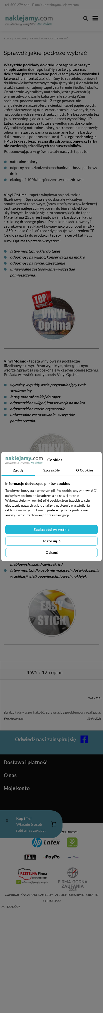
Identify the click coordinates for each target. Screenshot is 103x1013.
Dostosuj (50, 541)
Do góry (13, 906)
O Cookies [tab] (85, 470)
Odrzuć (52, 552)
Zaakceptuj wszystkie (52, 529)
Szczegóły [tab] (51, 470)
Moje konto (17, 788)
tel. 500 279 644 (17, 5)
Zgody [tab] (18, 470)
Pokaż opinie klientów (28, 687)
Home (7, 38)
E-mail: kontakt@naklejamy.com (55, 5)
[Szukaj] (85, 18)
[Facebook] (95, 5)
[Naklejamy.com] (28, 20)
